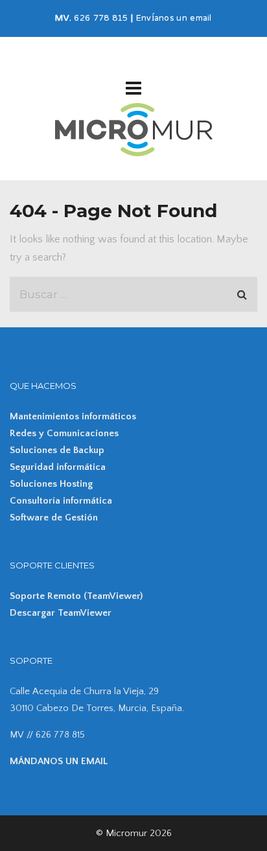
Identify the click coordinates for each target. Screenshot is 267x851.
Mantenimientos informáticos (73, 416)
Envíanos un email (174, 19)
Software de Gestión (54, 517)
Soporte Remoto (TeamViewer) (76, 595)
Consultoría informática (61, 500)
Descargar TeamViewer (60, 612)
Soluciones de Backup (57, 450)
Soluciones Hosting (51, 483)
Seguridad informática (58, 466)
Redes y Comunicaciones (64, 433)
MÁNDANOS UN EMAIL (59, 761)
